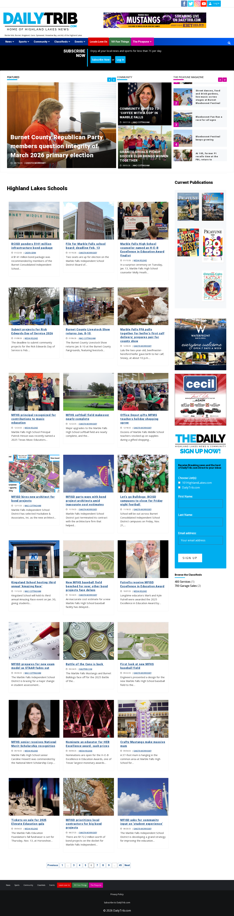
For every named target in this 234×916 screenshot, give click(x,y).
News (8, 41)
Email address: (187, 533)
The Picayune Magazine (188, 77)
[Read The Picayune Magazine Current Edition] (188, 207)
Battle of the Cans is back (85, 664)
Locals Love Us (98, 41)
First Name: (185, 496)
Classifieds (61, 41)
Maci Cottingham (141, 122)
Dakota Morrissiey (36, 163)
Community (40, 41)
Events (79, 41)
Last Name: (185, 515)
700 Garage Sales (186, 586)
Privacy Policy (117, 894)
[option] (61, 125)
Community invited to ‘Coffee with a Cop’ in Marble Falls (139, 113)
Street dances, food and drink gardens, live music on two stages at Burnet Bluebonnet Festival (208, 96)
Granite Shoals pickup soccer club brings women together (144, 156)
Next (127, 865)
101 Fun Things (120, 41)
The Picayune (141, 41)
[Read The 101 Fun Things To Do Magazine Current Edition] (213, 207)
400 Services (182, 582)
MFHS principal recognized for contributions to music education (33, 418)
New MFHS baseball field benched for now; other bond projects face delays (87, 586)
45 (120, 865)
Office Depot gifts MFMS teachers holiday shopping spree (139, 418)
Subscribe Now (101, 59)
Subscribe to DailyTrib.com (117, 902)
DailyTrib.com (85, 669)
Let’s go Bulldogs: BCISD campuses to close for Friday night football (141, 500)
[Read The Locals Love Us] (188, 242)
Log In (120, 59)
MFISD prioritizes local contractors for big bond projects (84, 823)
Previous (52, 865)
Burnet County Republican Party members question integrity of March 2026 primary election (56, 146)
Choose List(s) (187, 478)
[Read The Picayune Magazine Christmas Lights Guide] (213, 285)
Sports (23, 41)
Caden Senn (30, 253)
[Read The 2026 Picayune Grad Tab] (213, 245)
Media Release (140, 260)
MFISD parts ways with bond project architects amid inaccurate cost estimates (86, 500)
